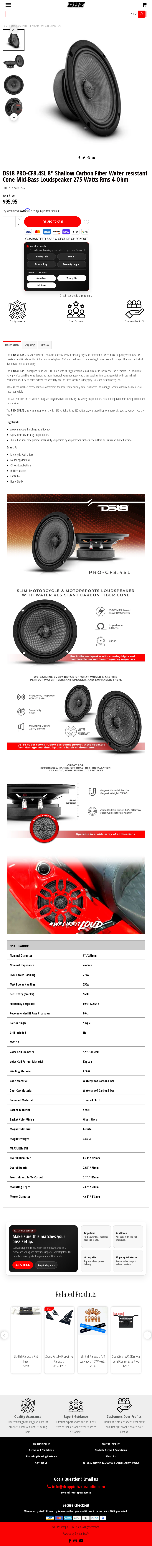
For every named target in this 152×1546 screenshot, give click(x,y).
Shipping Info (41, 256)
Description (12, 345)
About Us (111, 1456)
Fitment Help (41, 264)
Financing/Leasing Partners (41, 1456)
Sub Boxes (41, 285)
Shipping (29, 345)
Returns (71, 256)
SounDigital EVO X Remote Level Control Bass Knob (126, 1359)
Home (6, 26)
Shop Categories (46, 1265)
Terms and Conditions (41, 1450)
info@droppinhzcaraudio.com (78, 1486)
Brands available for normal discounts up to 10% (36, 26)
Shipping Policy (41, 1443)
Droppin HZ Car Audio (70, 1527)
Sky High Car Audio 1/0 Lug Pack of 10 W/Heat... (92, 1359)
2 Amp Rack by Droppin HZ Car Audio (59, 1359)
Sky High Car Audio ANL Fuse (26, 1359)
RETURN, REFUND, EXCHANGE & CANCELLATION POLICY (110, 1462)
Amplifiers (41, 278)
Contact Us (41, 1462)
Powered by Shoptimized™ (76, 1534)
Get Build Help (22, 1265)
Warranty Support (71, 264)
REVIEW (45, 345)
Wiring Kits (72, 278)
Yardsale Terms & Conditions (111, 1450)
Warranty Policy (111, 1443)
